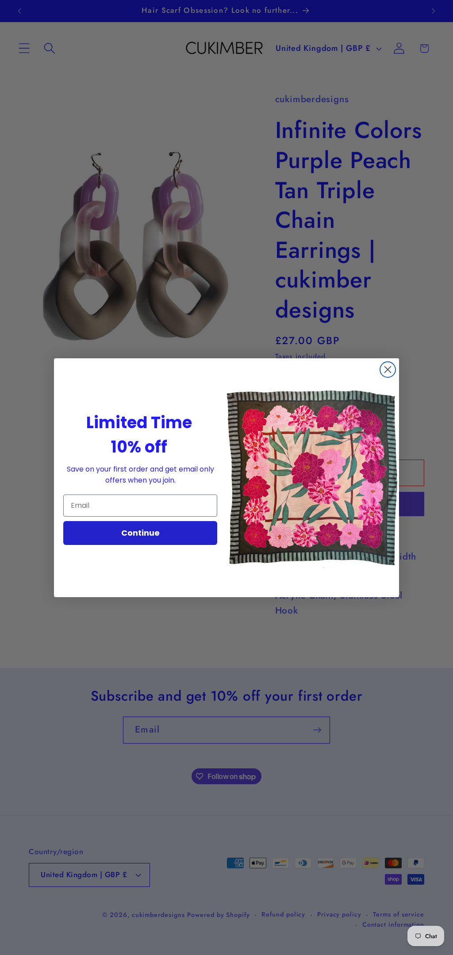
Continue (140, 532)
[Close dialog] (387, 369)
